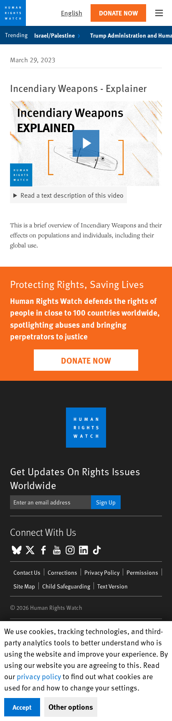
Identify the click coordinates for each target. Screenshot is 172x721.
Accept (22, 707)
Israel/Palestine (54, 35)
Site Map (24, 586)
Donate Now (118, 13)
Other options (70, 706)
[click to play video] (86, 143)
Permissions (142, 572)
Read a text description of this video (72, 194)
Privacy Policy (101, 572)
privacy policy (39, 676)
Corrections (62, 572)
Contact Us (26, 572)
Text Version (112, 586)
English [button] (71, 13)
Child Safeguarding (66, 586)
